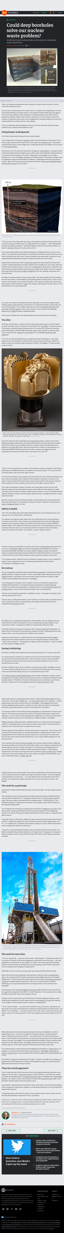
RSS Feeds (41, 1211)
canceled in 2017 (46, 143)
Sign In (60, 12)
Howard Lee (10, 45)
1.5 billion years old (25, 756)
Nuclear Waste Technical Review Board (18, 676)
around (55, 798)
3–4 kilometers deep (15, 549)
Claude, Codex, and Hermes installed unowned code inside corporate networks (47, 1142)
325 (28, 45)
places (50, 798)
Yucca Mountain (21, 975)
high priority (53, 1049)
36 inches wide (14, 447)
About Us (40, 1194)
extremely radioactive (48, 307)
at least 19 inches (23, 328)
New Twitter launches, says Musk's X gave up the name (18, 1160)
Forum (44, 12)
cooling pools (36, 267)
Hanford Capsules (15, 309)
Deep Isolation (44, 151)
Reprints (55, 1201)
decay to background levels (10, 504)
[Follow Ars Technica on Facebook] (12, 1209)
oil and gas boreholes (10, 147)
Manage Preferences (10, 1217)
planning (26, 140)
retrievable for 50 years (44, 1000)
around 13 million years (49, 752)
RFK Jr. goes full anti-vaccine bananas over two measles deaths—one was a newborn (48, 1150)
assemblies (44, 326)
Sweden (40, 551)
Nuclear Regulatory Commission (28, 990)
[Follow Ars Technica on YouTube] (16, 1209)
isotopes (29, 743)
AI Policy (40, 1209)
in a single (12, 311)
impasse (39, 1072)
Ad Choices (51, 1229)
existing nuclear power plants (32, 1077)
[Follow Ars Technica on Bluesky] (3, 1209)
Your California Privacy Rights (12, 1224)
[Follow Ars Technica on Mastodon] (8, 1209)
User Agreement (16, 1222)
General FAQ (42, 1203)
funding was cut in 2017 (50, 809)
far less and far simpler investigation (23, 271)
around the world (47, 1079)
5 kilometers (56, 521)
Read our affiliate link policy (9, 1227)
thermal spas (46, 547)
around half (45, 629)
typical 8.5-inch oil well (25, 333)
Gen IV (14, 1079)
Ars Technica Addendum (53, 1222)
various (46, 798)
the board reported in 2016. (45, 682)
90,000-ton (5, 443)
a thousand (33, 441)
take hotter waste (31, 263)
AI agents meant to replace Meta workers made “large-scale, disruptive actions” (47, 1167)
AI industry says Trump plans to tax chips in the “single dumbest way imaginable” (47, 1158)
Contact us (55, 1194)
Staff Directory (43, 1196)
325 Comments (9, 1124)
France (46, 551)
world (3, 800)
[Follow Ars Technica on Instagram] (20, 1209)
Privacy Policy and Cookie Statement (34, 1222)
